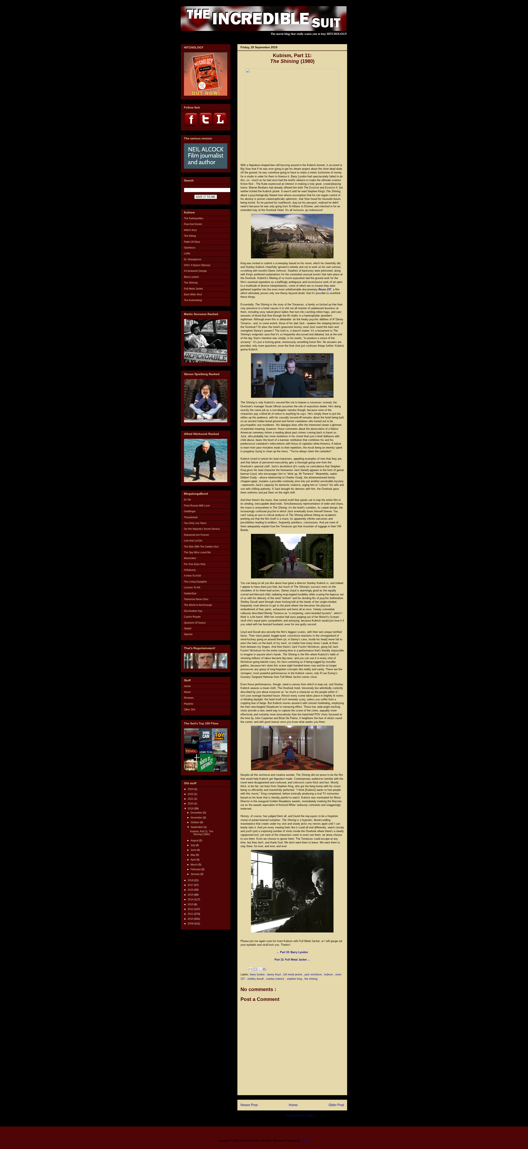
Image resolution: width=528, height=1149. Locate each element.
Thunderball (191, 517)
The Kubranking (193, 300)
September (197, 827)
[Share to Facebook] (265, 969)
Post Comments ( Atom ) (301, 1115)
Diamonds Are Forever (196, 534)
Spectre (188, 634)
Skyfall (187, 628)
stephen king (295, 978)
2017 (191, 885)
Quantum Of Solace (195, 622)
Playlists (188, 703)
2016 (191, 889)
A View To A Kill (192, 575)
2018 (191, 880)
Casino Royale (192, 616)
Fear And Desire (193, 224)
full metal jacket (293, 974)
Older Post (336, 1105)
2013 (191, 904)
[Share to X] (260, 969)
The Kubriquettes (193, 218)
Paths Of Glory (192, 241)
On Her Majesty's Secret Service (202, 528)
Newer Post (249, 1105)
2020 (191, 803)
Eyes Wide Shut (193, 294)
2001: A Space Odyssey (197, 265)
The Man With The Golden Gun (201, 546)
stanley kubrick (275, 978)
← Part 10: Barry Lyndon (292, 952)
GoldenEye (190, 593)
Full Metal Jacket (193, 288)
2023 (191, 794)
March (194, 864)
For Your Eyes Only (194, 564)
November (197, 817)
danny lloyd (274, 974)
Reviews (189, 697)
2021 (191, 798)
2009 (191, 923)
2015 (191, 894)
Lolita (187, 253)
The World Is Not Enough (198, 605)
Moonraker (190, 558)
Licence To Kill (192, 587)
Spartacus (189, 247)
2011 (191, 913)
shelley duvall (255, 978)
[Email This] (250, 969)
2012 (191, 909)
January (195, 874)
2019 (191, 808)
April (193, 859)
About (187, 692)
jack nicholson (314, 974)
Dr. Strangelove (192, 259)
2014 (191, 899)
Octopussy (190, 570)
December (197, 812)
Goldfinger (190, 511)
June (194, 850)
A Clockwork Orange (195, 271)
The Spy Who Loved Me (197, 552)
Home (293, 1105)
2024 (191, 789)
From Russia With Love (197, 505)
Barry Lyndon (191, 276)
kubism (329, 974)
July (193, 845)
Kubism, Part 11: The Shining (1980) (201, 833)
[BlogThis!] (255, 969)
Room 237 (324, 289)
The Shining (191, 282)
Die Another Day (193, 611)
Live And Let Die (193, 540)
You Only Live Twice (195, 523)
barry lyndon (257, 974)
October (195, 822)
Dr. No (187, 499)
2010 (191, 918)
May (193, 855)
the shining (310, 978)
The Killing (190, 235)
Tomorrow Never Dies (196, 599)
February (196, 869)
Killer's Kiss (190, 230)
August (195, 840)
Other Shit (189, 709)
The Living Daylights (195, 581)
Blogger (305, 1140)
